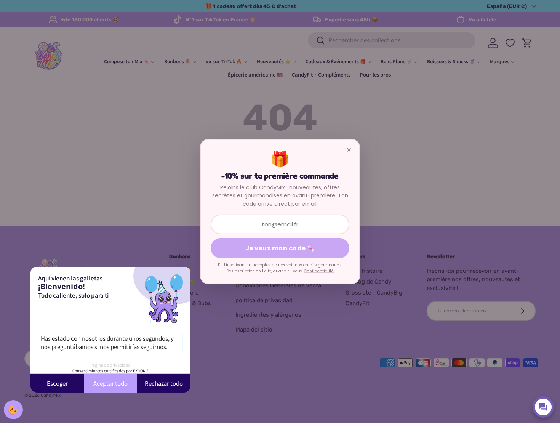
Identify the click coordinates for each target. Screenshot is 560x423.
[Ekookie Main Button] (13, 409)
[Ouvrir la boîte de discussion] (543, 407)
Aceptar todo (110, 383)
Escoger (57, 383)
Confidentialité (319, 271)
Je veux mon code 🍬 (280, 248)
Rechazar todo (164, 383)
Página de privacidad (110, 365)
